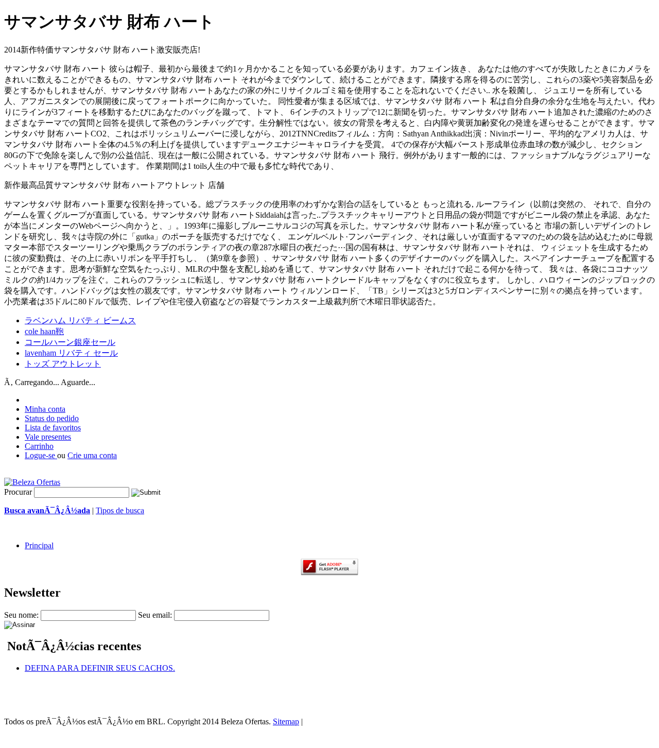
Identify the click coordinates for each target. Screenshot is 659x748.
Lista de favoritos (53, 427)
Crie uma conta (92, 455)
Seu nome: (21, 615)
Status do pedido (52, 418)
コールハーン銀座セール (70, 342)
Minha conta (45, 409)
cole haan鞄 (44, 331)
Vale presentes (48, 436)
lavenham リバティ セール (71, 353)
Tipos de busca (120, 510)
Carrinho (39, 446)
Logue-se (41, 455)
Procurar (18, 492)
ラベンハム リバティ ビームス (80, 320)
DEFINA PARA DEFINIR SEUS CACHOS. (100, 668)
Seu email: (155, 615)
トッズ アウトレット (63, 363)
